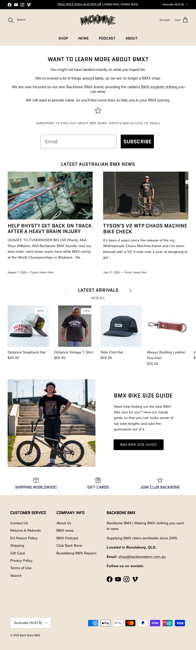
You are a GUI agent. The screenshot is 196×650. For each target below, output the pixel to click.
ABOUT (132, 38)
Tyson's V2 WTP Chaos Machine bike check (145, 228)
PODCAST (107, 38)
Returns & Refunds (25, 530)
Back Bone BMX (30, 635)
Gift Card (17, 553)
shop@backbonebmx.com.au (142, 557)
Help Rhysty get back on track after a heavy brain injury (50, 228)
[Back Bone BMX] (98, 20)
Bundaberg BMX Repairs (76, 553)
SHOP (63, 38)
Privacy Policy (21, 560)
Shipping (17, 545)
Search (16, 575)
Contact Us (19, 523)
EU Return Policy (24, 538)
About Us (63, 523)
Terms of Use (21, 568)
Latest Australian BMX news (98, 164)
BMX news (65, 530)
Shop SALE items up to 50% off (79, 4)
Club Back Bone (69, 545)
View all (98, 297)
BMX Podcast (67, 538)
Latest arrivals (98, 290)
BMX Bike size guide (138, 445)
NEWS (83, 38)
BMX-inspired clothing (159, 87)
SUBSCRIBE (137, 141)
